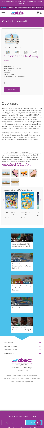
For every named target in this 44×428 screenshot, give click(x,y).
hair (31, 155)
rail (24, 157)
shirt (27, 157)
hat (34, 155)
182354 (16, 153)
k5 (37, 155)
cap (20, 155)
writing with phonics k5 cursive (27, 159)
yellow (27, 161)
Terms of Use (21, 375)
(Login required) (20, 76)
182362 (22, 153)
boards (38, 153)
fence (28, 155)
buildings (15, 155)
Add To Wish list (10, 76)
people (16, 157)
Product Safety (32, 375)
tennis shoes (12, 159)
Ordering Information (11, 378)
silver (35, 157)
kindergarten (6, 157)
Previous (3, 200)
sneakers (5, 159)
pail (12, 157)
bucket (9, 155)
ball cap (33, 153)
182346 (11, 153)
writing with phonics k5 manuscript (13, 161)
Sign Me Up (34, 423)
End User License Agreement (30, 378)
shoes (31, 157)
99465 (27, 153)
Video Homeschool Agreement (22, 382)
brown (4, 155)
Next (41, 200)
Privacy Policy (11, 375)
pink (21, 157)
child (23, 155)
